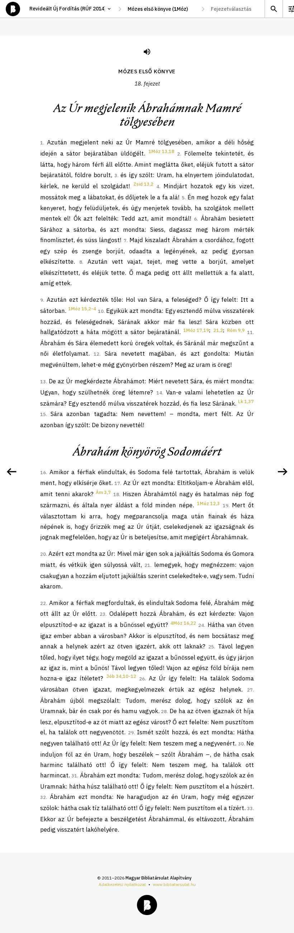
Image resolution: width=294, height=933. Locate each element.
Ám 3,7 (103, 492)
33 (250, 808)
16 (43, 473)
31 (74, 776)
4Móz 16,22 (183, 623)
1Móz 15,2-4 (82, 309)
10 (101, 311)
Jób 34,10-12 (121, 676)
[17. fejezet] (11, 472)
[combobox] (161, 9)
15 (43, 414)
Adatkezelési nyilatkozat (122, 884)
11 (250, 332)
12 (96, 354)
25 (211, 647)
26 (142, 679)
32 (43, 797)
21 (147, 565)
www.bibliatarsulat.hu (174, 884)
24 (201, 625)
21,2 (218, 330)
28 (164, 711)
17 (117, 483)
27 (250, 690)
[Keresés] (274, 9)
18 (116, 494)
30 (241, 744)
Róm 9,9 (236, 330)
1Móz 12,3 (208, 503)
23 (102, 614)
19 (225, 506)
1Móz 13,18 (161, 151)
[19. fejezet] (282, 472)
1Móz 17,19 (196, 330)
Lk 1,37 (246, 401)
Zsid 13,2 (143, 184)
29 (131, 733)
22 (43, 603)
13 (43, 382)
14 (159, 393)
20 (43, 554)
